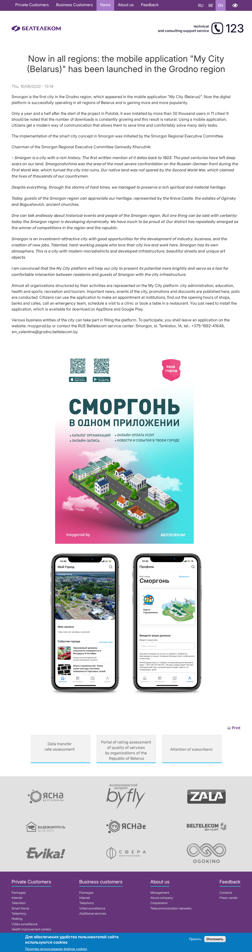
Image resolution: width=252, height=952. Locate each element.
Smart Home (20, 908)
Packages (19, 892)
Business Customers (74, 4)
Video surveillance (24, 924)
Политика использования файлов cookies (56, 949)
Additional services (92, 913)
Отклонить (214, 939)
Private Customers (32, 4)
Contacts (226, 892)
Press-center (228, 898)
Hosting (17, 919)
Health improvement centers (31, 929)
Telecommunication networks (170, 908)
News (105, 4)
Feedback (149, 4)
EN (220, 5)
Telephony (19, 913)
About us (126, 4)
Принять (195, 939)
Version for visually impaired (234, 5)
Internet (17, 898)
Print (236, 728)
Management (159, 892)
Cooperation (159, 903)
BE (210, 5)
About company (161, 898)
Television (19, 903)
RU (201, 5)
